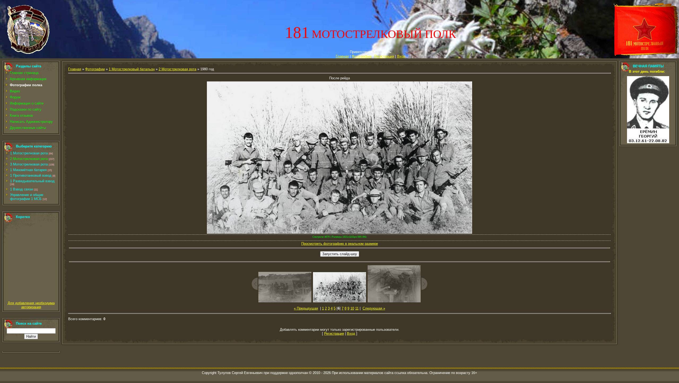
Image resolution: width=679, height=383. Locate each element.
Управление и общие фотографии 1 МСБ (26, 197)
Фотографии (361, 56)
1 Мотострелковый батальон (132, 69)
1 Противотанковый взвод (30, 175)
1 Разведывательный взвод (32, 181)
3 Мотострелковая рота (29, 164)
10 (352, 308)
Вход (401, 56)
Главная (342, 56)
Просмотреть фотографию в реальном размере (339, 244)
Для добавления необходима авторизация (31, 305)
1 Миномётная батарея (28, 170)
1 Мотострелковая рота (29, 153)
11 (357, 308)
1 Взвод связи (21, 189)
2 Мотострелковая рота (29, 159)
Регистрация (384, 56)
